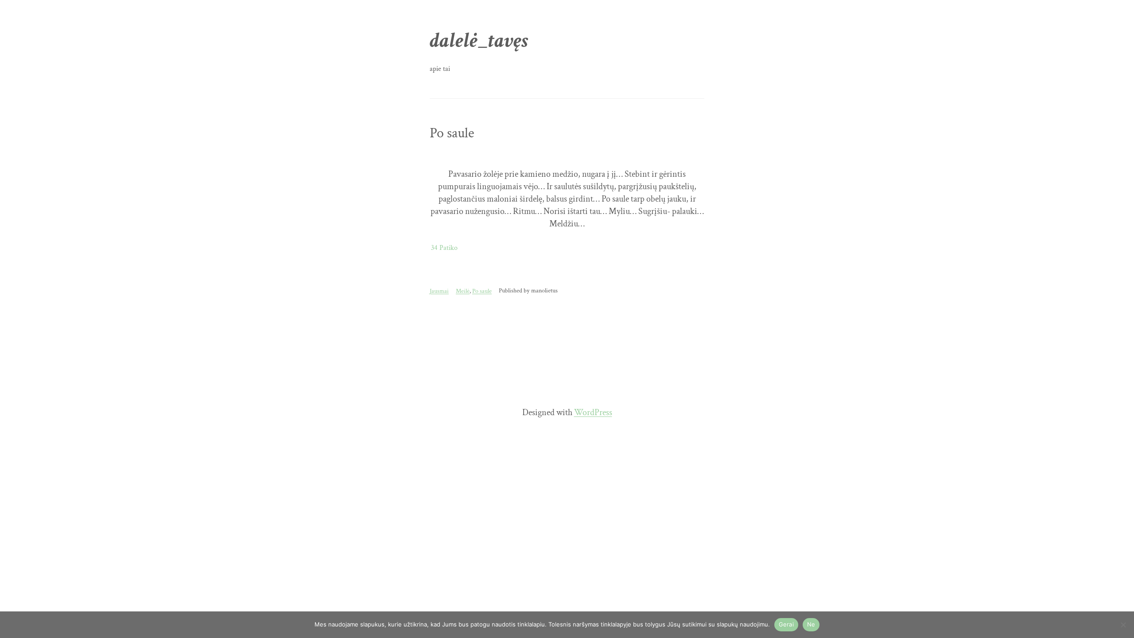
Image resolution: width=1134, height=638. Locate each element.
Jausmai (439, 291)
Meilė (463, 291)
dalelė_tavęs (479, 40)
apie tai (440, 69)
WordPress (593, 412)
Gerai (786, 624)
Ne (811, 624)
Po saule (452, 133)
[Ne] (1122, 624)
